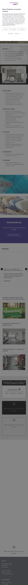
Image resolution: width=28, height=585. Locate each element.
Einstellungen (14, 29)
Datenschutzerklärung (10, 23)
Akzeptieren (22, 29)
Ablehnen (6, 29)
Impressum (17, 33)
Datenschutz (10, 33)
